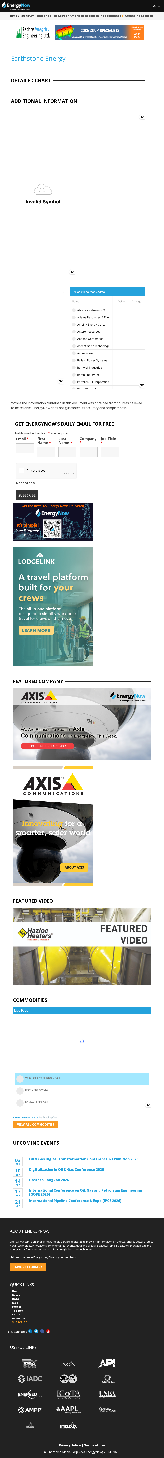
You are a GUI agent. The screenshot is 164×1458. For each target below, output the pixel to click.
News (16, 1295)
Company (88, 441)
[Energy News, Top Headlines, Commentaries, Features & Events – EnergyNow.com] (16, 6)
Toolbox (17, 1310)
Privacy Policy (70, 1445)
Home (16, 1291)
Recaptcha (25, 483)
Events (16, 1306)
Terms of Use (94, 1445)
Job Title (108, 441)
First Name (44, 441)
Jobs (15, 1303)
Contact (18, 1314)
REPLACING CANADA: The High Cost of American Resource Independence (63, 16)
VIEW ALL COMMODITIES (35, 1124)
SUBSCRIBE (19, 1322)
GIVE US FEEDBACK (28, 1267)
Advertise (19, 1318)
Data (15, 1299)
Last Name (65, 441)
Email (22, 439)
